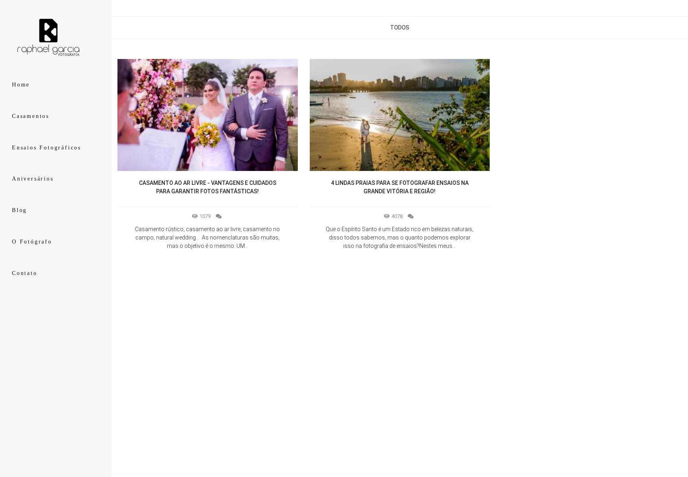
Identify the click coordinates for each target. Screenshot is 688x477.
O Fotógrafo (32, 242)
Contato (24, 273)
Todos (399, 27)
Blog (19, 210)
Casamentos (30, 116)
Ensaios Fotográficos (46, 148)
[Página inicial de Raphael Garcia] (56, 37)
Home (21, 85)
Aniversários (33, 179)
